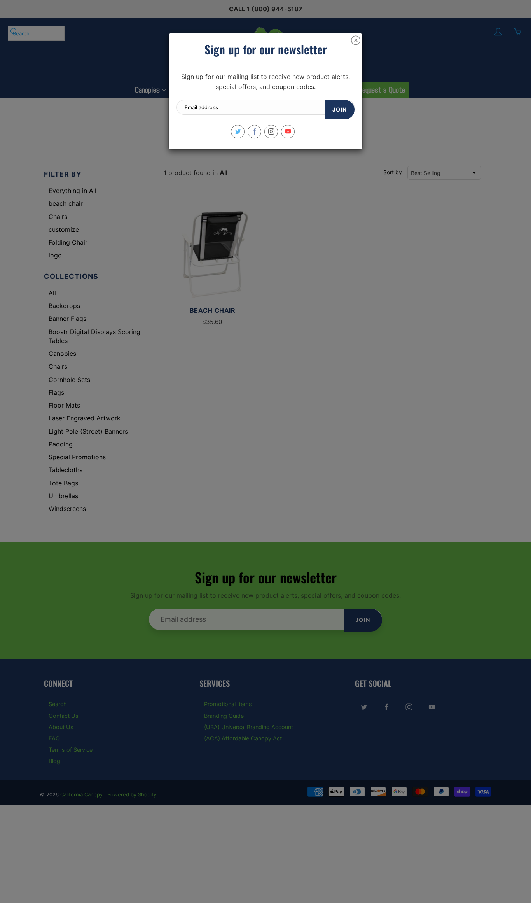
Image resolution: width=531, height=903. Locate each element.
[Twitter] (238, 131)
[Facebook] (254, 131)
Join (339, 109)
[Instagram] (271, 131)
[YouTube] (288, 131)
